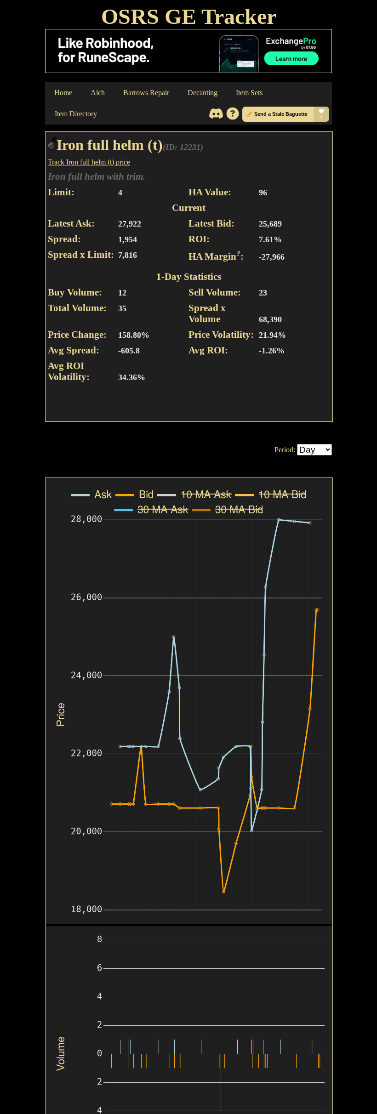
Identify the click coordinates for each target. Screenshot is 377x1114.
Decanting (202, 93)
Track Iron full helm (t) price (89, 162)
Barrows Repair (146, 93)
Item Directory (76, 114)
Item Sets (249, 93)
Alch (98, 93)
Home (63, 93)
